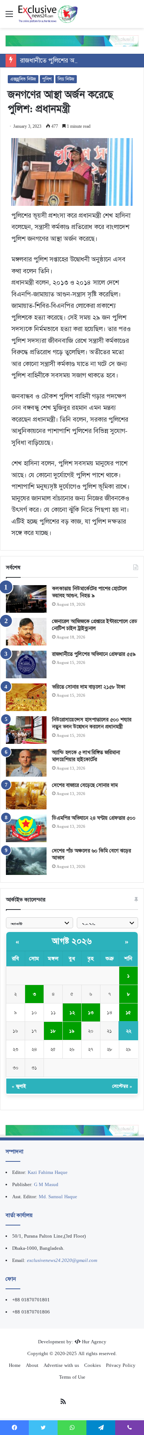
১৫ (128, 1012)
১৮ (53, 1031)
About (32, 1365)
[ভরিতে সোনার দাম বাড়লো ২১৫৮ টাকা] (26, 697)
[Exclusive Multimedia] (72, 41)
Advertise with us (61, 1365)
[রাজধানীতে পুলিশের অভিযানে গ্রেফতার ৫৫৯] (26, 664)
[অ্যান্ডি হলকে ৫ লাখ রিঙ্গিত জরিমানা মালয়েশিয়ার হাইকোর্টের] (26, 763)
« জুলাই (19, 1086)
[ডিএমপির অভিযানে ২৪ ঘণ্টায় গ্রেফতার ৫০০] (26, 828)
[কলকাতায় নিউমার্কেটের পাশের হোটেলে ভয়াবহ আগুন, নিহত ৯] (26, 599)
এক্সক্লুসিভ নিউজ (23, 79)
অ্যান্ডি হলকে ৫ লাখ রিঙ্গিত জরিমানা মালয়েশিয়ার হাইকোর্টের (86, 756)
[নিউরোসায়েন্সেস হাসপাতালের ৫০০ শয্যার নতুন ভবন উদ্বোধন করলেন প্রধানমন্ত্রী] (26, 730)
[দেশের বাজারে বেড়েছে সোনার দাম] (26, 795)
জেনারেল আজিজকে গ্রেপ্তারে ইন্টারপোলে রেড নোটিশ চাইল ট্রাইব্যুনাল (94, 625)
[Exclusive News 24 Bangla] (48, 14)
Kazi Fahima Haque (48, 1172)
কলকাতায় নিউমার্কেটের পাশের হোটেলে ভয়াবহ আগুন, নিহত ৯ (89, 592)
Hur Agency (94, 1342)
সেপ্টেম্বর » (122, 1086)
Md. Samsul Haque (58, 1196)
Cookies (92, 1365)
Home (15, 1365)
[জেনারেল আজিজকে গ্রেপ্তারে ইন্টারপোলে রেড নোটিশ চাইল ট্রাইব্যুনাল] (26, 632)
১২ (72, 1012)
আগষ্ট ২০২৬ (72, 941)
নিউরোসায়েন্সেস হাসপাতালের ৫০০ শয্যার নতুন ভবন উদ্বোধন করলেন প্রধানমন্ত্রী (91, 723)
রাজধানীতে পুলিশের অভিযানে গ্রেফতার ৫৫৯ (74, 60)
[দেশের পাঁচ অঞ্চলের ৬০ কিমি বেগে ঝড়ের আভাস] (26, 861)
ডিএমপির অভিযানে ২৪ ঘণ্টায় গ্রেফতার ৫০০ (94, 818)
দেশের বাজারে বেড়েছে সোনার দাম (85, 785)
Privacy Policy (121, 1365)
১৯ (72, 1031)
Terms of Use (72, 1377)
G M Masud (46, 1184)
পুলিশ (47, 79)
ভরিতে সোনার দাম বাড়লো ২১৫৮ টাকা (88, 686)
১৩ (90, 1012)
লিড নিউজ (66, 79)
